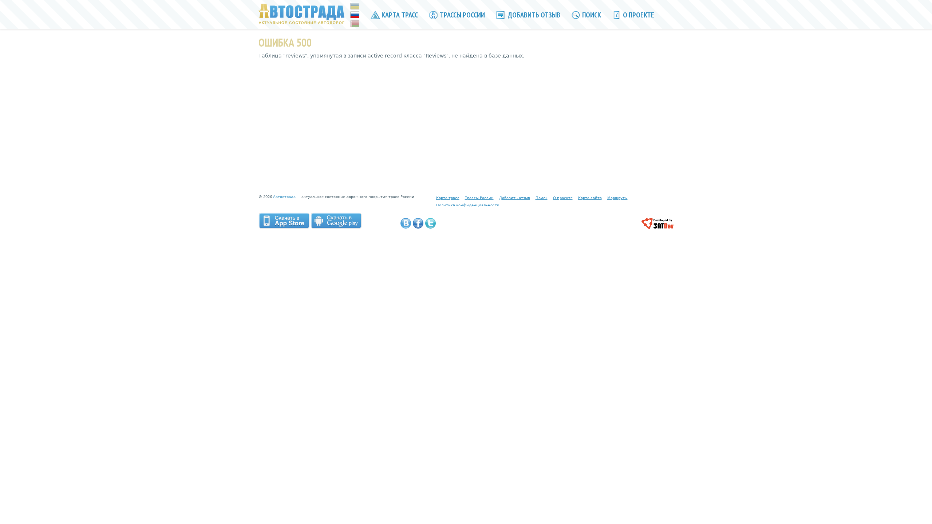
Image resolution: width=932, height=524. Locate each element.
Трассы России (461, 15)
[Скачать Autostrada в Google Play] (336, 221)
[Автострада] (301, 14)
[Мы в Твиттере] (430, 223)
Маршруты (617, 198)
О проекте (637, 15)
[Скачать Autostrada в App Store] (283, 221)
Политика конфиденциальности (467, 205)
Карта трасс (399, 15)
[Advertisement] (466, 117)
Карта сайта (590, 198)
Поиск (591, 15)
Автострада (284, 197)
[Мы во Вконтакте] (405, 223)
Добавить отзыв (533, 15)
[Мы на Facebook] (418, 223)
